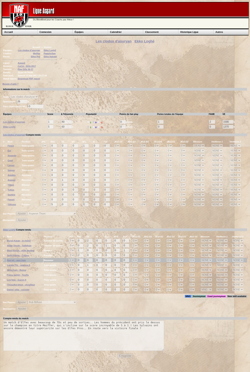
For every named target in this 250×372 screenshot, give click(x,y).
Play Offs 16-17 (25, 69)
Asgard (21, 63)
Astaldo (12, 175)
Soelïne (11, 195)
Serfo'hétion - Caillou (18, 255)
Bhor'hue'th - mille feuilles (20, 250)
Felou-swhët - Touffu (18, 275)
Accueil (8, 32)
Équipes (79, 32)
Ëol (9, 151)
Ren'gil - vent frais (16, 260)
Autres (219, 32)
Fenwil (11, 199)
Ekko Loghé (144, 41)
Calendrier (116, 32)
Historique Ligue (189, 32)
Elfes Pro (35, 56)
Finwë (11, 146)
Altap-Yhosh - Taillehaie (19, 245)
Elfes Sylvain (50, 56)
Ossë (10, 160)
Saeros (11, 170)
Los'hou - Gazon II (16, 280)
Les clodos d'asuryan (113, 41)
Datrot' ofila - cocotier (18, 289)
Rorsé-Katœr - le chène (19, 241)
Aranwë (11, 180)
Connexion (45, 32)
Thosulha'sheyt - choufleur (21, 285)
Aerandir (12, 155)
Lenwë (11, 165)
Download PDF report (29, 78)
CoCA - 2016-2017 (27, 66)
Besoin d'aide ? (11, 84)
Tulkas (11, 190)
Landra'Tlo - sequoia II (18, 265)
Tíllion (11, 185)
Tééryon (12, 204)
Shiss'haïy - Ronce (16, 270)
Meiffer (36, 53)
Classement (152, 32)
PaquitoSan (50, 53)
